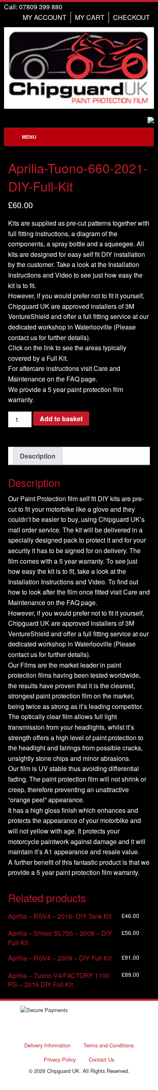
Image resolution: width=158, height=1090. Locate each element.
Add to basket (61, 418)
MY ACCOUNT (44, 17)
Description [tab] (38, 456)
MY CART (90, 17)
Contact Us (101, 1059)
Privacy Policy (60, 1059)
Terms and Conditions (108, 1045)
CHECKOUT (131, 17)
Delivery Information (47, 1045)
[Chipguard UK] (79, 68)
